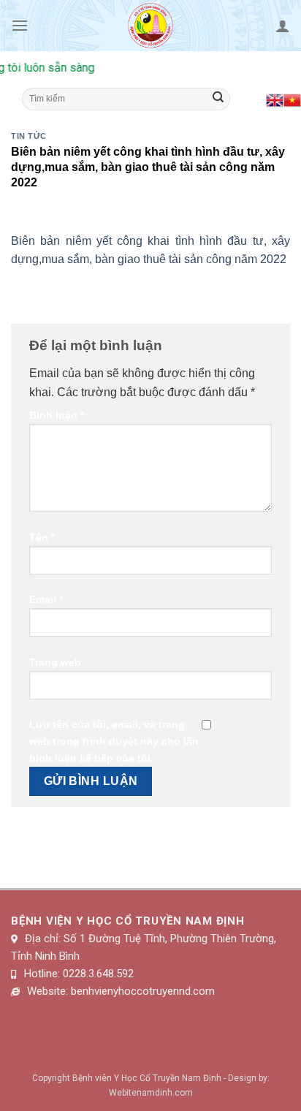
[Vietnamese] (292, 99)
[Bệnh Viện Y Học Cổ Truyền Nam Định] (151, 25)
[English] (274, 99)
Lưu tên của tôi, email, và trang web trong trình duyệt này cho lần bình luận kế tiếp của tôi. (114, 741)
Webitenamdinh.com (151, 1093)
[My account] (282, 26)
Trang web (55, 662)
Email (46, 599)
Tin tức (29, 136)
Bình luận (56, 415)
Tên (42, 537)
